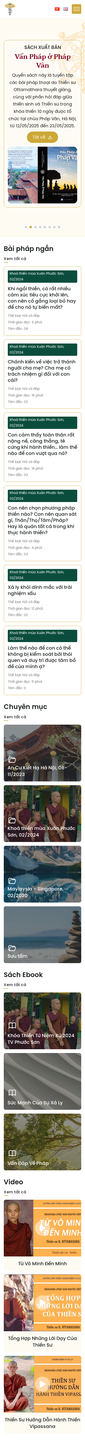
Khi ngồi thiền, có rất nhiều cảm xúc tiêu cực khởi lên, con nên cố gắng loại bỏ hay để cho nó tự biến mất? (42, 298)
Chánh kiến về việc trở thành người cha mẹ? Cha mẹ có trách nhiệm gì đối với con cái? (42, 371)
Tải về (46, 148)
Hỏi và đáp (31, 315)
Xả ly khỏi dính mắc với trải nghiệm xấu (40, 590)
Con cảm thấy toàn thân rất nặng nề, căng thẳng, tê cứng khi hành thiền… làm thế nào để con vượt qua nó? (42, 444)
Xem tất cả (15, 259)
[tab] (26, 227)
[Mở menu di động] (76, 9)
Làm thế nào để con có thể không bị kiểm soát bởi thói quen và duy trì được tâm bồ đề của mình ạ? (42, 657)
